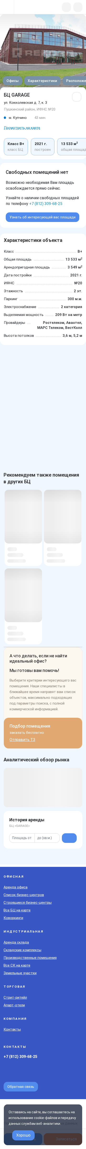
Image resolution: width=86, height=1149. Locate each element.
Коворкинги (13, 918)
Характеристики (42, 81)
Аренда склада (16, 942)
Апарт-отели (14, 1005)
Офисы (12, 81)
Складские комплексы (22, 950)
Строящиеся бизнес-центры (28, 902)
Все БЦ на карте (17, 910)
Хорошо (23, 1135)
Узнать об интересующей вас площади (42, 217)
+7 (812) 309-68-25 (45, 203)
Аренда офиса (15, 887)
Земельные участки (20, 973)
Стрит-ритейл (15, 997)
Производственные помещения (30, 958)
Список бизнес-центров (24, 895)
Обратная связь (20, 1087)
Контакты (12, 1029)
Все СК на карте (17, 965)
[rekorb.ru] (29, 8)
